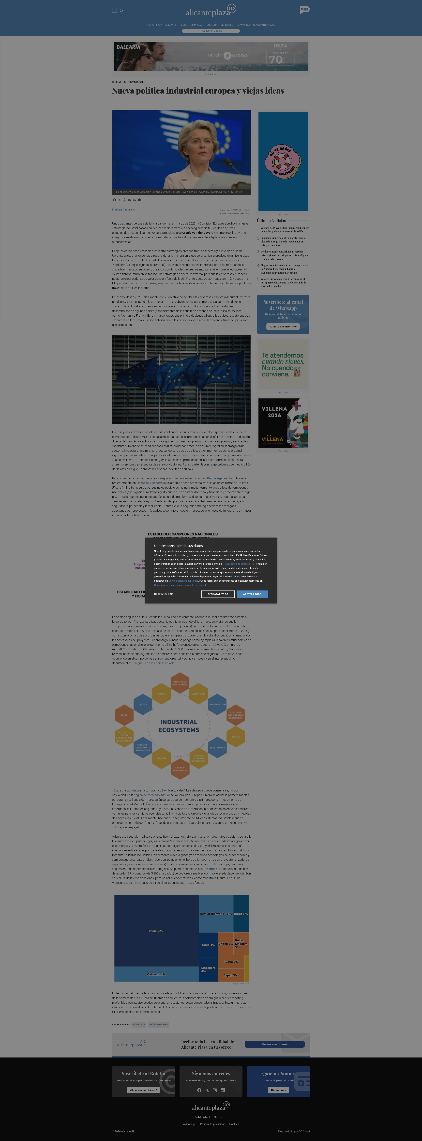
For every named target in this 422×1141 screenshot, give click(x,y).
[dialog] (211, 570)
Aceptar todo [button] (252, 593)
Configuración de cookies (168, 584)
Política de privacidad (194, 584)
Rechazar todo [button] (218, 593)
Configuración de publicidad (183, 580)
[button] (163, 594)
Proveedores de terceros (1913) (240, 563)
